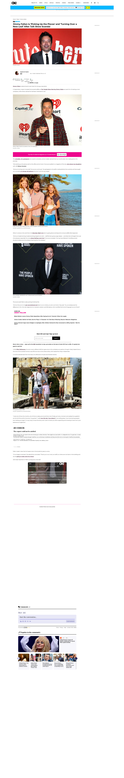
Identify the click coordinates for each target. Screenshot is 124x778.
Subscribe (86, 2)
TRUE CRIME (71, 2)
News (18, 19)
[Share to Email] (31, 79)
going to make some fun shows (25, 456)
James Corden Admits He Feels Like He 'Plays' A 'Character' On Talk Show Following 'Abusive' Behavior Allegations (45, 319)
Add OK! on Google (33, 82)
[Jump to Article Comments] (13, 79)
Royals (52, 2)
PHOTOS (58, 2)
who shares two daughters (74, 164)
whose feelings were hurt (37, 238)
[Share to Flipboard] (26, 79)
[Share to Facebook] (17, 79)
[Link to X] (98, 2)
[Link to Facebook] (91, 2)
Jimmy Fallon (23, 19)
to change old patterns (27, 171)
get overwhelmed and (31, 305)
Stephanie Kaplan (24, 71)
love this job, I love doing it (48, 418)
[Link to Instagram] (94, 2)
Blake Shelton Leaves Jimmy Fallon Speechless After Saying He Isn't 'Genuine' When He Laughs (40, 316)
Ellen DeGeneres (21, 349)
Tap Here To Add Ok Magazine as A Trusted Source (42, 154)
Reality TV (34, 2)
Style (45, 2)
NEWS (40, 2)
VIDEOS (64, 2)
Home (14, 19)
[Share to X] (22, 79)
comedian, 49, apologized (22, 159)
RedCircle (18, 446)
